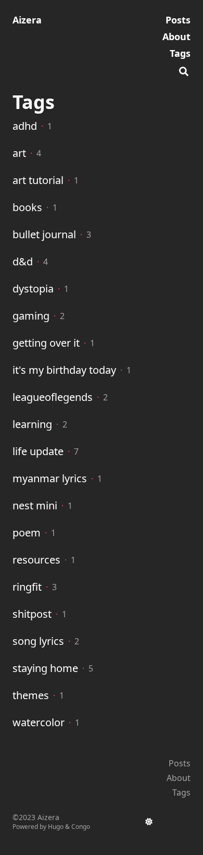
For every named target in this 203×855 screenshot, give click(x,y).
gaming (30, 316)
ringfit (27, 587)
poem (26, 533)
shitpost (32, 614)
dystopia (33, 289)
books (27, 207)
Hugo (56, 826)
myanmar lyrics (49, 478)
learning (32, 424)
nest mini (34, 505)
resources (36, 560)
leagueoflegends (52, 397)
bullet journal (44, 234)
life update (38, 451)
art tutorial (38, 180)
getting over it (46, 343)
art (19, 153)
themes (30, 695)
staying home (45, 668)
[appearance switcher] (148, 821)
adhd (24, 126)
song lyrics (38, 641)
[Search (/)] (184, 70)
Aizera (27, 20)
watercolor (38, 722)
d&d (22, 261)
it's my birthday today (64, 370)
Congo (80, 826)
